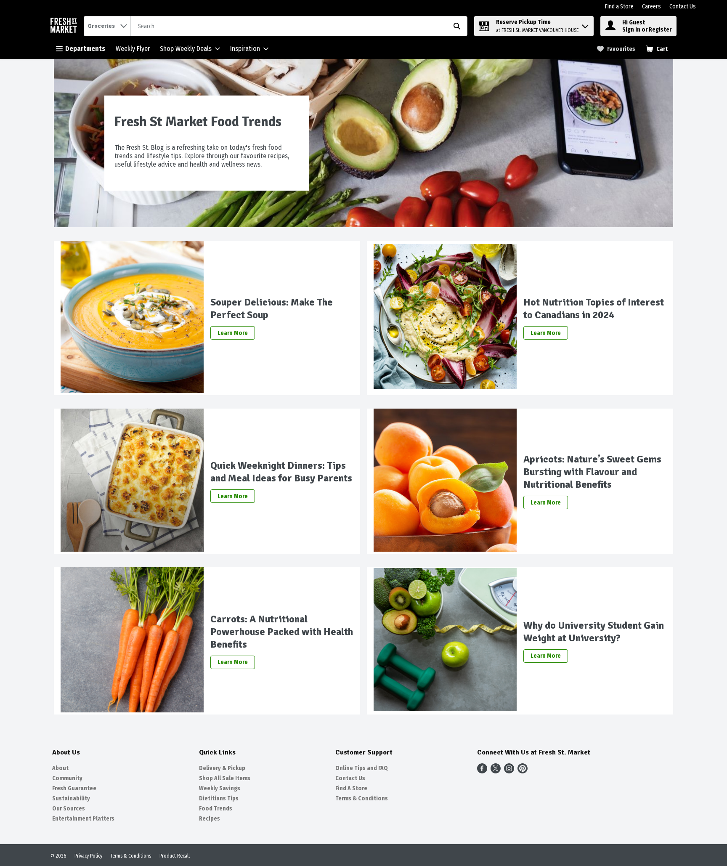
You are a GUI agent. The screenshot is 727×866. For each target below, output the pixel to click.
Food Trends (215, 808)
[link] (616, 49)
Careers (651, 6)
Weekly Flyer (133, 49)
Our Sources (68, 808)
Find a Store (619, 6)
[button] (585, 24)
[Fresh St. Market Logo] (65, 26)
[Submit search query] (457, 26)
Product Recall (174, 856)
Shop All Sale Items (224, 778)
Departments (85, 49)
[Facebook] (482, 771)
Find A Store (351, 788)
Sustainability (71, 798)
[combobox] (299, 26)
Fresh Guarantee (74, 788)
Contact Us (682, 6)
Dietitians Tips (219, 798)
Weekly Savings (219, 788)
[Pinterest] (522, 771)
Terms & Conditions (361, 798)
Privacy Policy (88, 856)
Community (67, 778)
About (60, 768)
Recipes (209, 818)
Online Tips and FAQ (361, 768)
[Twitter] (496, 771)
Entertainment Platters (83, 818)
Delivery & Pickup (222, 768)
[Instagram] (509, 771)
